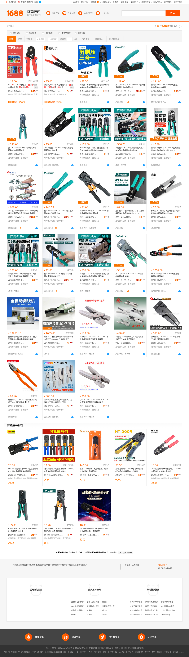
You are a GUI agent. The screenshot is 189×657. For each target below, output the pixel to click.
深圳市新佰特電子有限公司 (16, 406)
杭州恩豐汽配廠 (136, 606)
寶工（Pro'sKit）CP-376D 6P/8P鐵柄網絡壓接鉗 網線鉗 (129, 275)
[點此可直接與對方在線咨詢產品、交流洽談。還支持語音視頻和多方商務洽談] (108, 102)
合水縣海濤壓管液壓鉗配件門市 (83, 606)
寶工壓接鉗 (67, 538)
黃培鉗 (104, 611)
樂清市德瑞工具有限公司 (16, 91)
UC (141, 652)
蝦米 (104, 652)
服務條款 (101, 648)
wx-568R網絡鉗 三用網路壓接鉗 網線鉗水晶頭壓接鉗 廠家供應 (94, 530)
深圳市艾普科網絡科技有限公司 (126, 475)
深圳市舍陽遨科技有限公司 (16, 343)
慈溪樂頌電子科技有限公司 (162, 475)
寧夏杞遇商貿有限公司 (154, 606)
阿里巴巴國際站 (22, 652)
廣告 (36, 88)
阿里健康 (166, 652)
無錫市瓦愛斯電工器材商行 (91, 475)
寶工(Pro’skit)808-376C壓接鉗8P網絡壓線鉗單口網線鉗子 (58, 275)
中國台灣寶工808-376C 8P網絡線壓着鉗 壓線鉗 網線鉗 (58, 149)
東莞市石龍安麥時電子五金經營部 (159, 343)
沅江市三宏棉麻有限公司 (139, 602)
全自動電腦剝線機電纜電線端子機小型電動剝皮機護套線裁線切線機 (22, 338)
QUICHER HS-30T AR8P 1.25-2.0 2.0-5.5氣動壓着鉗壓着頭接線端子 (94, 401)
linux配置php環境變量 (169, 606)
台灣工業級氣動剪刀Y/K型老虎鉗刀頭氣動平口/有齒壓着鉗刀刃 (58, 401)
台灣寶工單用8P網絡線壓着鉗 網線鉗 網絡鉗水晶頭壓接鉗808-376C (94, 86)
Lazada (182, 652)
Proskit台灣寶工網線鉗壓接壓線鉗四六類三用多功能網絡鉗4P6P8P (94, 149)
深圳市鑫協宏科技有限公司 (88, 343)
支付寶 (147, 652)
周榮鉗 (73, 615)
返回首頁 (114, 553)
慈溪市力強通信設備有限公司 (19, 475)
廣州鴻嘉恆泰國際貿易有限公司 (173, 602)
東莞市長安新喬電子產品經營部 (88, 154)
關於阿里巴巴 (120, 648)
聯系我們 (131, 648)
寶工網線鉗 (57, 538)
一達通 (174, 652)
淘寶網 (58, 652)
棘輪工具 (47, 95)
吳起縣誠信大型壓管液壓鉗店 (98, 606)
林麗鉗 (89, 615)
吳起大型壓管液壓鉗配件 (81, 602)
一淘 (76, 652)
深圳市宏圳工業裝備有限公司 (88, 217)
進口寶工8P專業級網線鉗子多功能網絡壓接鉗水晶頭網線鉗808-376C (129, 212)
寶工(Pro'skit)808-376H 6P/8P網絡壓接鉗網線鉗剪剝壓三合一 (58, 212)
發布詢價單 (162, 565)
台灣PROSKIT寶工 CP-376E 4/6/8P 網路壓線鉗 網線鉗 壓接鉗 (94, 212)
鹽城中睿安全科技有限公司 (156, 611)
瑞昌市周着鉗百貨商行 (80, 611)
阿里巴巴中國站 (37, 652)
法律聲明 (92, 648)
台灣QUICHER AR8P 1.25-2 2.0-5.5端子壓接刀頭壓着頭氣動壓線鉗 (94, 338)
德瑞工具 (55, 95)
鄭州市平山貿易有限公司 (159, 280)
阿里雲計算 (112, 652)
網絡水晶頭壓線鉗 (15, 478)
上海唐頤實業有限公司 (52, 343)
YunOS (121, 652)
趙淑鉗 (104, 615)
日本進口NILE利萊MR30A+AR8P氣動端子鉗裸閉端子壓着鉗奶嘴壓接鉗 (23, 212)
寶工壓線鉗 (22, 538)
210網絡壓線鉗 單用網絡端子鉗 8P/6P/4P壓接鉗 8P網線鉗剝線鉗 (166, 470)
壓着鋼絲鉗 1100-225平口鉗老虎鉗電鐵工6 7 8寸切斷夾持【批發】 (22, 401)
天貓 (64, 652)
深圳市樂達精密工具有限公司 (52, 154)
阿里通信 (129, 652)
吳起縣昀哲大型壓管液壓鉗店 (113, 606)
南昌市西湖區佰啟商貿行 (159, 154)
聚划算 (70, 652)
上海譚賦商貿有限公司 (123, 154)
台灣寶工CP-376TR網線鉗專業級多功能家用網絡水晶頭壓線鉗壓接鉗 (94, 275)
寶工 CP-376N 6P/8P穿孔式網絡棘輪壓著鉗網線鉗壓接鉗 (22, 149)
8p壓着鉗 (135, 565)
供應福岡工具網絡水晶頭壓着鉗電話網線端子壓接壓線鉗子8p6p (165, 212)
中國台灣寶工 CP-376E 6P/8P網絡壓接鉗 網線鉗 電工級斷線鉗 (58, 530)
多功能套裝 (12, 95)
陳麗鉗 (89, 611)
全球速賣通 (49, 652)
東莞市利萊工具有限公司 (16, 217)
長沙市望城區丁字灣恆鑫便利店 (142, 615)
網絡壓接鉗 (27, 478)
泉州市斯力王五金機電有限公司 (159, 217)
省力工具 (62, 95)
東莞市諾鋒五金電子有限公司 (88, 91)
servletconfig (165, 615)
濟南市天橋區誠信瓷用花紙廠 (156, 602)
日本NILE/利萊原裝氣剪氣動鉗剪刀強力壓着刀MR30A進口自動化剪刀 (58, 338)
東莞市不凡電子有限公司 (123, 91)
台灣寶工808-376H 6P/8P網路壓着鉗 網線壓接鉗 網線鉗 (165, 86)
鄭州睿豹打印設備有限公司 (156, 615)
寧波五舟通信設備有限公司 (55, 475)
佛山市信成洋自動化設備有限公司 (123, 343)
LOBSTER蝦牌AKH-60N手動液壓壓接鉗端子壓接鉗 (165, 275)
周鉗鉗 (104, 602)
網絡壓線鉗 (155, 478)
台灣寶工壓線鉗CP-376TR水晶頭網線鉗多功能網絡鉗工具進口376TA (165, 149)
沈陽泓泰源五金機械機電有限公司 (159, 91)
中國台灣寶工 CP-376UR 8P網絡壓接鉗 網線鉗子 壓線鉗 (22, 530)
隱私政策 (109, 648)
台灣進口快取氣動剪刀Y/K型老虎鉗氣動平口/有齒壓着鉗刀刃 (129, 338)
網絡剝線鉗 (165, 478)
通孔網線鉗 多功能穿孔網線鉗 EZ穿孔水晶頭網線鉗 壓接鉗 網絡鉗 (59, 470)
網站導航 (140, 648)
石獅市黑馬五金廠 (168, 611)
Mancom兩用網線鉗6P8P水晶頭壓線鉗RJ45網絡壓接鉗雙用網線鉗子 (23, 470)
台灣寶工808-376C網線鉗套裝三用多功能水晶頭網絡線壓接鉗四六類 (22, 275)
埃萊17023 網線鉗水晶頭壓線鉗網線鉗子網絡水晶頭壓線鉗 (94, 470)
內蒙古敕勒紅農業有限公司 (140, 611)
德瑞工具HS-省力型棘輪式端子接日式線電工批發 (58, 86)
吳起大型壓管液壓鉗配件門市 (98, 602)
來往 (153, 652)
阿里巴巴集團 (9, 652)
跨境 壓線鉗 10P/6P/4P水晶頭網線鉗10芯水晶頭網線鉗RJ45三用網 (129, 470)
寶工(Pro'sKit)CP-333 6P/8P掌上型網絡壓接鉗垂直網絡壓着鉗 (130, 86)
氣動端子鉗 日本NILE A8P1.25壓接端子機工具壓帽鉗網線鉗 (165, 338)
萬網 (137, 652)
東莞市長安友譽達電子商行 (123, 217)
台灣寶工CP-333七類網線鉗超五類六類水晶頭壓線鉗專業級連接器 (129, 149)
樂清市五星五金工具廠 (91, 535)
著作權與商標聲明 (80, 648)
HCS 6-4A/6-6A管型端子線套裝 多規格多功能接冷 (22, 86)
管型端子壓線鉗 (24, 95)
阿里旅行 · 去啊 (86, 652)
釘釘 (159, 652)
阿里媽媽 (97, 652)
